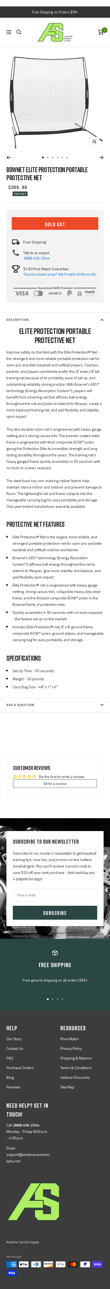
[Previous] (8, 157)
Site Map (67, 1087)
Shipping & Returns (76, 1058)
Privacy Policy (71, 1048)
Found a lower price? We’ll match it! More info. (60, 274)
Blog (10, 1077)
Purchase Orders (20, 1067)
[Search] (19, 32)
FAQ (9, 1058)
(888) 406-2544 (37, 258)
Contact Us (14, 1048)
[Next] (101, 157)
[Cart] (101, 32)
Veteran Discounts (75, 1077)
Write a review (55, 783)
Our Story (14, 1039)
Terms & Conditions (76, 1067)
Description (17, 319)
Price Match (69, 1039)
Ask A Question (20, 704)
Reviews (13, 1087)
